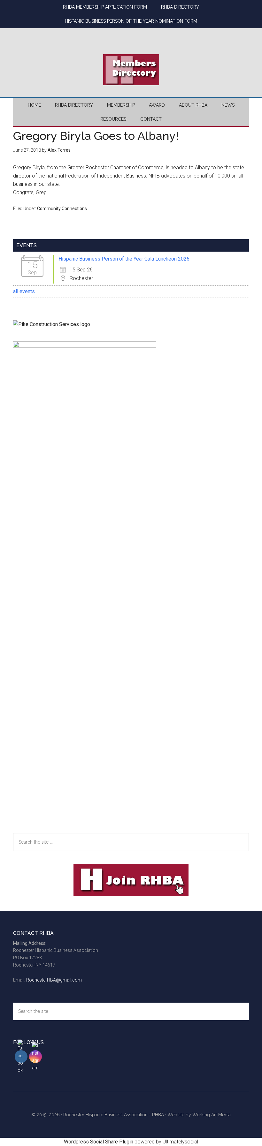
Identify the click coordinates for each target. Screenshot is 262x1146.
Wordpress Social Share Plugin (99, 1142)
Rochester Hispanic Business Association (131, 33)
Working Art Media (211, 1114)
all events (24, 291)
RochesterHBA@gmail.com (54, 980)
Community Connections (62, 208)
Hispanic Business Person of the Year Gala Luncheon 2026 (123, 259)
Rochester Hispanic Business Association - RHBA (113, 1114)
